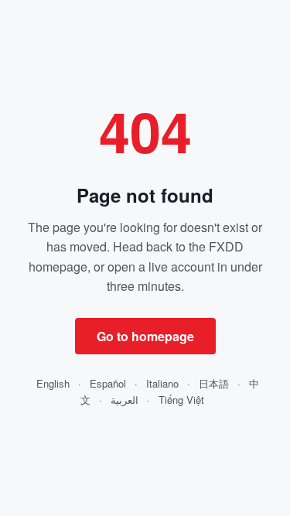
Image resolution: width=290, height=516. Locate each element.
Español (108, 383)
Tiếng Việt (181, 399)
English (53, 383)
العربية (124, 399)
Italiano (162, 383)
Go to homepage (145, 336)
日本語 (214, 383)
